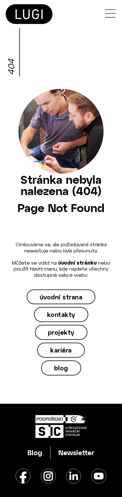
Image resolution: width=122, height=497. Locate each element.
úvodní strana (61, 297)
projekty (61, 332)
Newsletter (76, 452)
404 (11, 67)
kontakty (61, 314)
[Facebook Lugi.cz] (23, 477)
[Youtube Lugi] (99, 477)
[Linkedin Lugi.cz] (73, 477)
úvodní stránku (77, 263)
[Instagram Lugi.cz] (48, 477)
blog (61, 367)
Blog (35, 452)
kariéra (61, 350)
